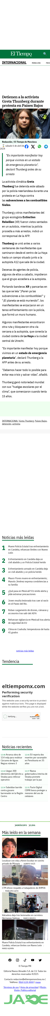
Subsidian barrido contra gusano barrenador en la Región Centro (12, 792)
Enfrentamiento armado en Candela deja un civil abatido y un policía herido (28, 570)
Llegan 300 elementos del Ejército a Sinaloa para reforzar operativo (12, 775)
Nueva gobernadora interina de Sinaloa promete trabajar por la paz (36, 775)
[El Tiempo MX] (21, 56)
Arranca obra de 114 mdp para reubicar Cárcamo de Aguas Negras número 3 (11, 759)
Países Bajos (41, 420)
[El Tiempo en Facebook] (12, 960)
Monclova (36, 63)
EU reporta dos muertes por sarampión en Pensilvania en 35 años (36, 759)
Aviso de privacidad (29, 987)
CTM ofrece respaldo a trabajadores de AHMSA (23, 889)
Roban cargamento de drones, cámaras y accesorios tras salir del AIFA (28, 611)
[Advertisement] (25, 25)
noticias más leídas (25, 650)
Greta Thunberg (26, 420)
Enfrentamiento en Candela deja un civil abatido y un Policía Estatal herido (27, 560)
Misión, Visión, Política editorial (30, 989)
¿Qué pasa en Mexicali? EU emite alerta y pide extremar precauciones (28, 592)
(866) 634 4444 (26, 982)
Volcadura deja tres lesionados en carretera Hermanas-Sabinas (22, 917)
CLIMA (32, 825)
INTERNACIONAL (14, 62)
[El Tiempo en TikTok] (27, 960)
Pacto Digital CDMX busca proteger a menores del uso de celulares (36, 792)
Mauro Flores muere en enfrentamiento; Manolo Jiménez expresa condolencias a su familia (28, 581)
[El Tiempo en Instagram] (19, 960)
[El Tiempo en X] (40, 960)
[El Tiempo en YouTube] (34, 960)
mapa (38, 982)
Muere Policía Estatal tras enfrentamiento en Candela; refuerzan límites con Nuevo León (28, 549)
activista (16, 423)
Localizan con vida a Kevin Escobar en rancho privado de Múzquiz (23, 862)
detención (6, 423)
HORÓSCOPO (21, 825)
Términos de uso (11, 987)
